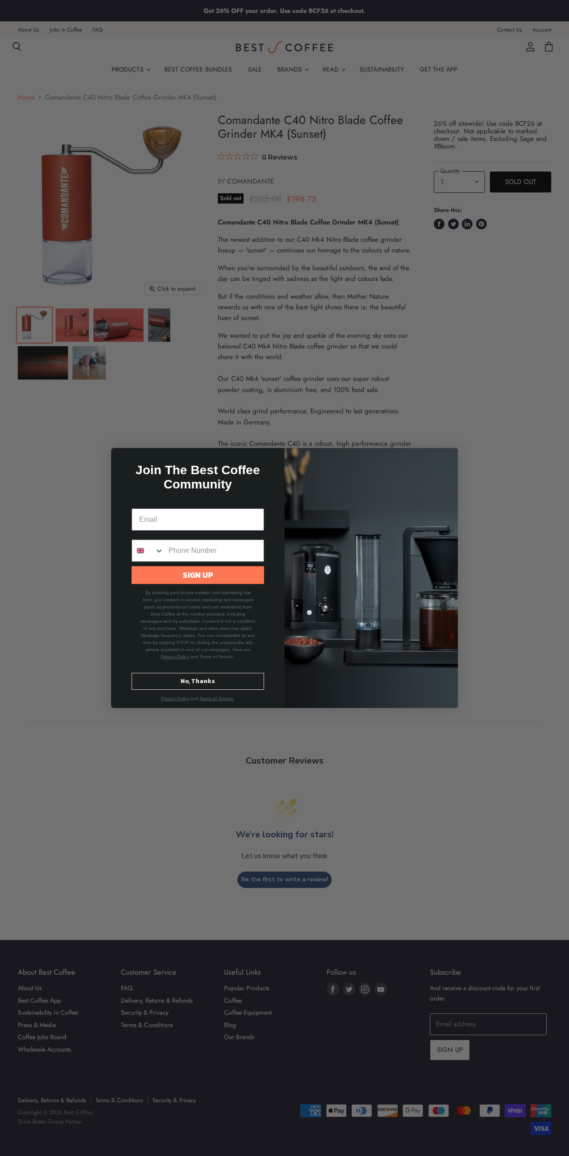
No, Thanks (197, 681)
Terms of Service (216, 698)
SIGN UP (198, 575)
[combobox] (148, 550)
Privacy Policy (175, 656)
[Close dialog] (446, 459)
